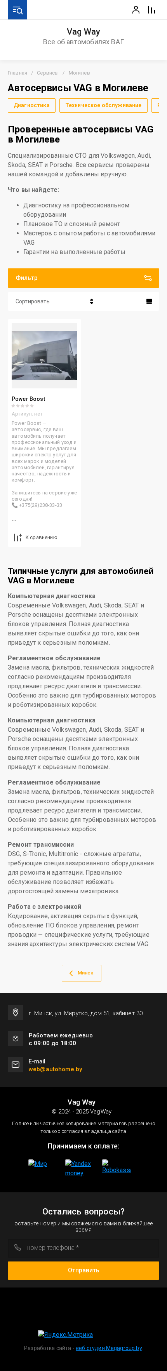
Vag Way (84, 32)
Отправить (83, 1270)
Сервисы (48, 73)
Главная (17, 73)
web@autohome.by (55, 1069)
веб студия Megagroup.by (109, 1348)
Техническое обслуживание (103, 105)
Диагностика (32, 105)
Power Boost (28, 399)
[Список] (149, 301)
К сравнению (41, 537)
